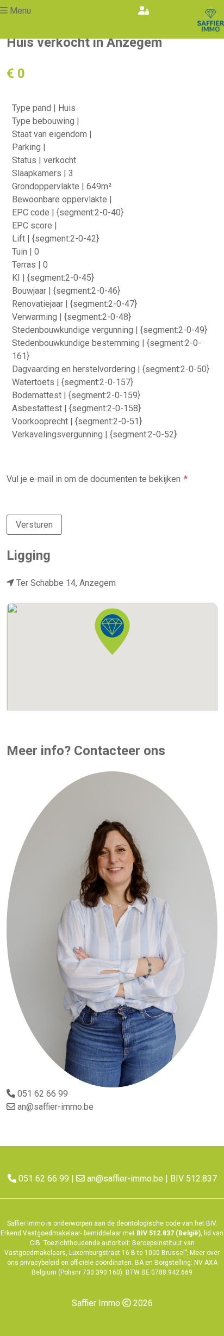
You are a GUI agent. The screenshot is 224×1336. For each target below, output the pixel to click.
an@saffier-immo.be (55, 1107)
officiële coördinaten (101, 1262)
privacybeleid (39, 1262)
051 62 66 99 (42, 1093)
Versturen (34, 524)
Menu (20, 10)
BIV (211, 1223)
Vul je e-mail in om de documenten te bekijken (94, 479)
